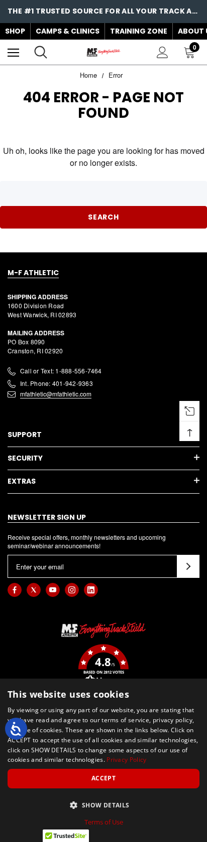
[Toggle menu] (13, 52)
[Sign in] (162, 52)
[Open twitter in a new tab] (34, 590)
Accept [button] (103, 778)
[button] (103, 666)
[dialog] (103, 760)
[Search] (40, 52)
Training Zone (138, 31)
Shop (15, 31)
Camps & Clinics (67, 31)
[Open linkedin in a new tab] (91, 590)
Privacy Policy (126, 759)
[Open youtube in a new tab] (53, 590)
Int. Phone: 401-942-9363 (56, 383)
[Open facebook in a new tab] (15, 590)
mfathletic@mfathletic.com (55, 393)
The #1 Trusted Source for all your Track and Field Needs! (103, 11)
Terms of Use (103, 821)
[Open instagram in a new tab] (72, 590)
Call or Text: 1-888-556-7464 (61, 370)
